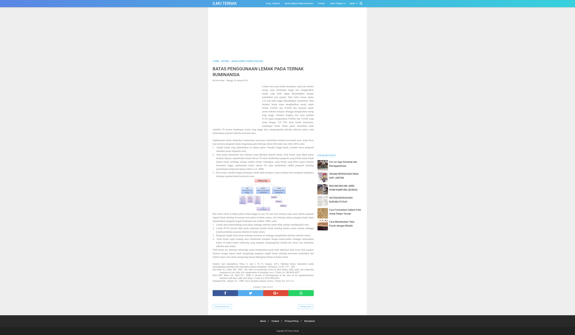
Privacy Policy (292, 321)
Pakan (321, 4)
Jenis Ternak (337, 4)
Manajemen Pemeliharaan (299, 4)
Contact (275, 321)
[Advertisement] (287, 34)
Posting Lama (305, 307)
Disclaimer (309, 321)
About (263, 321)
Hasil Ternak (273, 4)
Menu (352, 4)
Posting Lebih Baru (222, 307)
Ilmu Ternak (225, 3)
